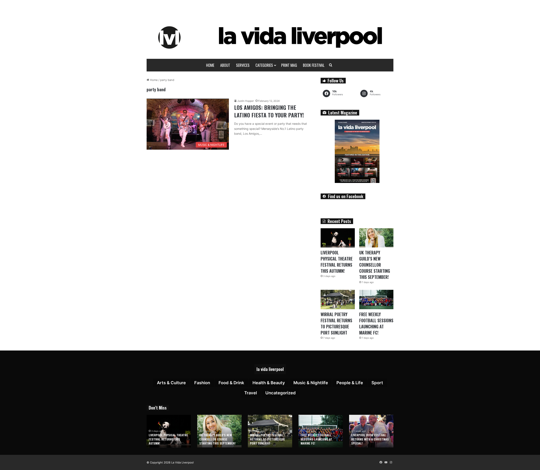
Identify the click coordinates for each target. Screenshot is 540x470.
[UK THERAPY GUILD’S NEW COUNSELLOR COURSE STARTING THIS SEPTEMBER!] (376, 237)
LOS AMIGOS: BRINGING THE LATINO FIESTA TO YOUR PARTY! (269, 111)
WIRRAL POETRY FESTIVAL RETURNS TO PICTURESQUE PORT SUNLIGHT (336, 323)
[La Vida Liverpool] (270, 37)
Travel (250, 392)
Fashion (202, 382)
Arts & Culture (171, 382)
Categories (264, 65)
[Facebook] (380, 462)
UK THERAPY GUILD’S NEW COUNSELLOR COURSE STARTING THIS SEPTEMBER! (374, 264)
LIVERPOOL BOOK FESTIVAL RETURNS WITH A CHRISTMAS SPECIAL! (370, 439)
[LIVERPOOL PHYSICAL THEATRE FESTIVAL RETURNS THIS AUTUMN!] (338, 237)
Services (243, 65)
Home (210, 65)
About (225, 65)
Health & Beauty (268, 382)
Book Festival (314, 65)
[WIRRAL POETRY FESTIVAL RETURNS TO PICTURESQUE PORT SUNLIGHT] (338, 299)
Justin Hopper (245, 100)
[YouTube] (385, 462)
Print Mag (289, 65)
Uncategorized (280, 392)
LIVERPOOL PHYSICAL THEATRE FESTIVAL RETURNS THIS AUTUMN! (337, 261)
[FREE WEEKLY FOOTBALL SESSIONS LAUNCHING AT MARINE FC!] (376, 299)
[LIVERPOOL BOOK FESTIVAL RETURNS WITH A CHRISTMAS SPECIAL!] (371, 431)
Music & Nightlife (310, 382)
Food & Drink (231, 382)
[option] (169, 431)
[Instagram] (390, 462)
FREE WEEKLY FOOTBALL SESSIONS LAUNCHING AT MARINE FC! (376, 323)
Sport (377, 382)
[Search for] (331, 65)
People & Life (349, 382)
